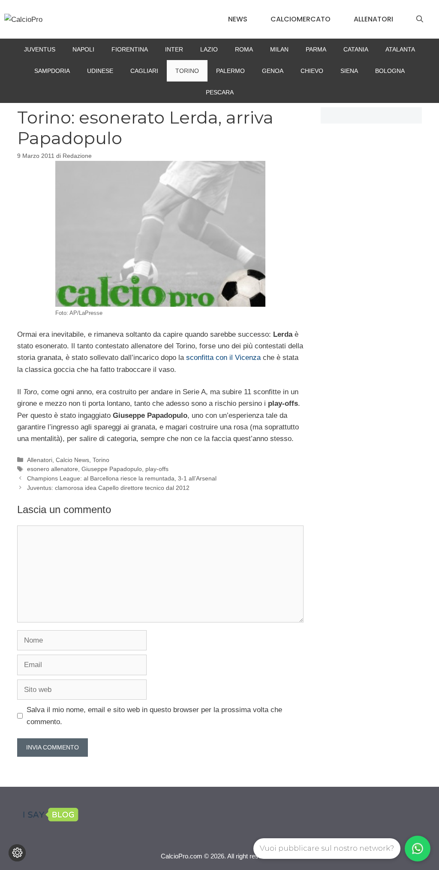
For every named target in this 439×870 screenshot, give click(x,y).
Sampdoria (52, 70)
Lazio (209, 49)
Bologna (390, 70)
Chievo (312, 70)
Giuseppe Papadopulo (111, 468)
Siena (349, 70)
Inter (174, 49)
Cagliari (144, 70)
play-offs (156, 468)
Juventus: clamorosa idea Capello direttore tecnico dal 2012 (108, 487)
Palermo (230, 70)
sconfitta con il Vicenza (223, 357)
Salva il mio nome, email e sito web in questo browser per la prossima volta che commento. (154, 715)
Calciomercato (301, 19)
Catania (355, 49)
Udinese (100, 70)
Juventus (39, 49)
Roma (244, 49)
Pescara (220, 92)
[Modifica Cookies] (17, 852)
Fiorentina (129, 49)
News (237, 19)
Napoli (83, 49)
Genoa (272, 70)
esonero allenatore (52, 468)
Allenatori (373, 19)
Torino (187, 70)
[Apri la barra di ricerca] (420, 19)
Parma (316, 49)
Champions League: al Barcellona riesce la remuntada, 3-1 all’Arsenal (121, 478)
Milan (279, 49)
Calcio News (72, 459)
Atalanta (400, 49)
